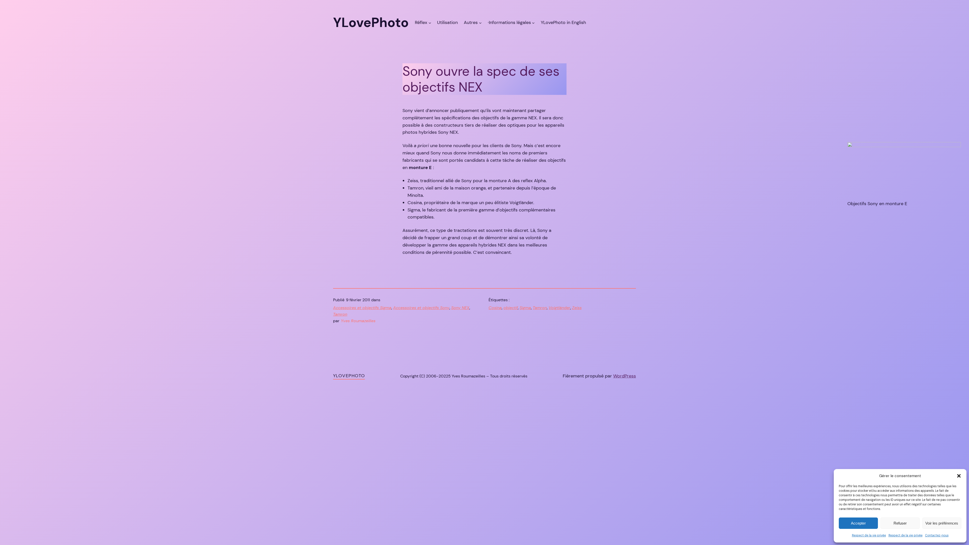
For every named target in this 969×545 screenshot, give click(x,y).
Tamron (340, 314)
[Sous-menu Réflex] (429, 22)
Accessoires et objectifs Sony (421, 307)
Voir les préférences (941, 523)
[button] (958, 475)
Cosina (495, 307)
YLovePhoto (349, 376)
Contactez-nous (937, 535)
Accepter (858, 523)
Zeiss (577, 307)
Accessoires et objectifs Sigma (362, 307)
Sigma (525, 307)
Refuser (900, 523)
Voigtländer (559, 307)
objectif (510, 307)
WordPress (624, 376)
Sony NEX (460, 307)
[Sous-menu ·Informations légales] (533, 22)
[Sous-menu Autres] (480, 22)
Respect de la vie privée (869, 535)
